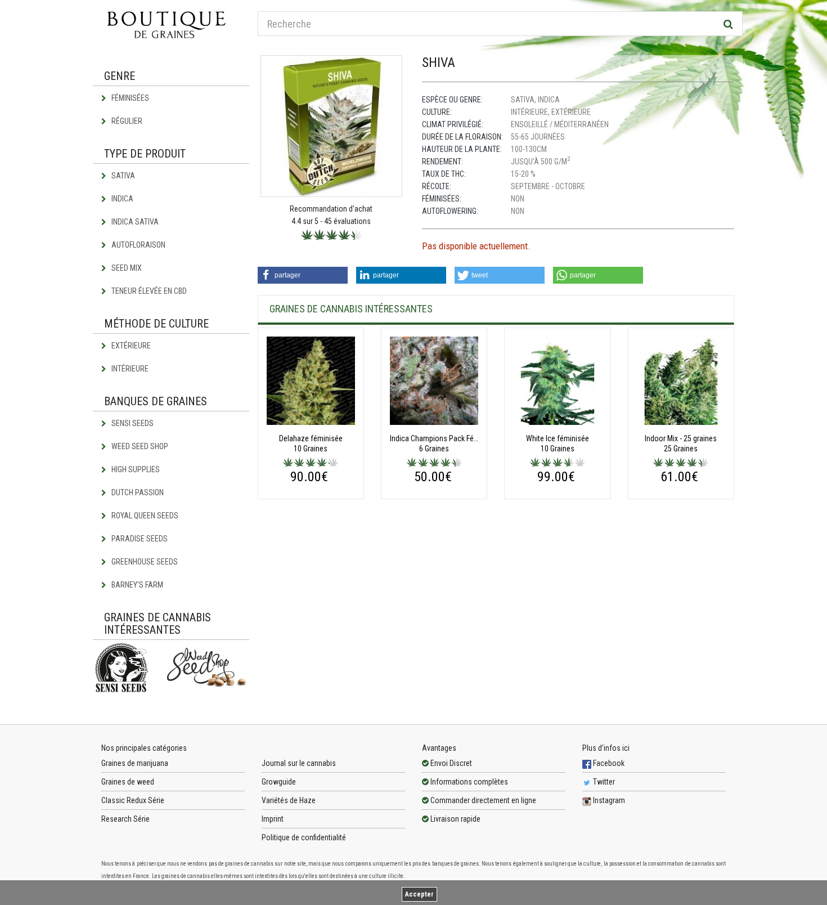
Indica (121, 198)
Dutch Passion (137, 492)
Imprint (273, 818)
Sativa (122, 175)
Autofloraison (137, 244)
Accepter (419, 894)
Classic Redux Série (132, 800)
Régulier (126, 121)
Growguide (279, 781)
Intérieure (129, 368)
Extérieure (130, 345)
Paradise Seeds (139, 538)
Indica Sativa (134, 221)
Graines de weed (127, 781)
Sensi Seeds (132, 423)
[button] (303, 275)
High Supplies (135, 469)
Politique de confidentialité (304, 837)
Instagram (608, 800)
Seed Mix (126, 267)
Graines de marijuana (134, 763)
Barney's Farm (136, 584)
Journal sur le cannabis (299, 763)
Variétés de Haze (289, 800)
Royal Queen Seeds (144, 515)
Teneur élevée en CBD (148, 290)
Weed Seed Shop (139, 446)
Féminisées (129, 97)
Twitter (603, 781)
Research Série (125, 818)
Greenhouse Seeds (144, 561)
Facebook (607, 763)
